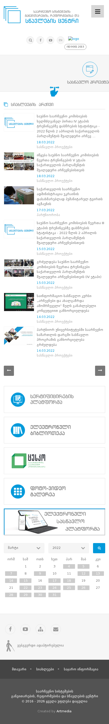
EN (60, 40)
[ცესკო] (54, 460)
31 (54, 595)
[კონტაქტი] (56, 629)
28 (11, 595)
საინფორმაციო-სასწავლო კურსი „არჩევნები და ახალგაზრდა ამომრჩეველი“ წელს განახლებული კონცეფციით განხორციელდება (66, 303)
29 (26, 595)
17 (54, 580)
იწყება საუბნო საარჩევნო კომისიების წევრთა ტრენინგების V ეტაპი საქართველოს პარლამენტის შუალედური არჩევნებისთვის (68, 162)
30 (40, 595)
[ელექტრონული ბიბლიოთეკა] (54, 430)
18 (69, 580)
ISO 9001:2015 (75, 46)
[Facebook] (40, 40)
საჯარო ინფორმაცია (81, 669)
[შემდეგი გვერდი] (100, 371)
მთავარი (19, 669)
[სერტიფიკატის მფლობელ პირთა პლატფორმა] (54, 399)
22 (26, 588)
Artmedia (64, 711)
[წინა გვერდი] (9, 371)
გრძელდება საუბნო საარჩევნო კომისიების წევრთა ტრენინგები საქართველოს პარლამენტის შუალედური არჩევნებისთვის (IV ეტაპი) (69, 269)
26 (83, 588)
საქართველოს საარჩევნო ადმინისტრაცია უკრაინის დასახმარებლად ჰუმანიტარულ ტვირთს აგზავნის (70, 196)
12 (83, 573)
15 (26, 580)
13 (98, 573)
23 (40, 588)
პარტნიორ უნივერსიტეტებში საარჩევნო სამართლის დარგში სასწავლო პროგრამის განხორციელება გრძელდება (70, 337)
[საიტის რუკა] (40, 629)
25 (69, 588)
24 (54, 588)
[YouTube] (50, 40)
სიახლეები (45, 669)
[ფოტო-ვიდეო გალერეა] (54, 491)
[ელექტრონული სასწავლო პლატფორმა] (54, 522)
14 (11, 580)
